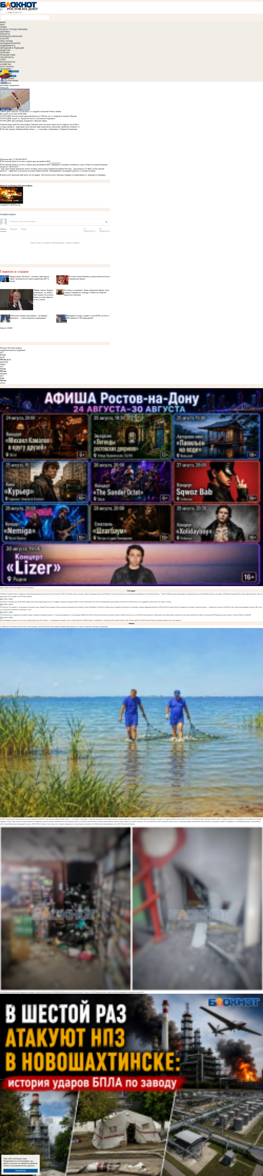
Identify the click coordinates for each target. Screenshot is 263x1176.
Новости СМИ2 (6, 328)
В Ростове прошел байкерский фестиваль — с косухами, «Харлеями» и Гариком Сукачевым (72, 819)
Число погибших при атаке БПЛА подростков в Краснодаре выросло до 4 (28, 602)
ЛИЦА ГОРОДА (6, 41)
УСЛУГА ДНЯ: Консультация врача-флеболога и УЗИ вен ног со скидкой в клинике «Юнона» (38, 116)
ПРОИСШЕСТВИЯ (7, 55)
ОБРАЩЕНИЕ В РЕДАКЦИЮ (12, 48)
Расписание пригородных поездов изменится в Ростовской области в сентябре (195, 594)
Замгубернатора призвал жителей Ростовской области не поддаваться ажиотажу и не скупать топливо (136, 602)
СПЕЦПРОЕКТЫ (7, 57)
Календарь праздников (9, 85)
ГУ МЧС (11, 205)
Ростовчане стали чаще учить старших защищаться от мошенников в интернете (65, 824)
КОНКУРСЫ (5, 34)
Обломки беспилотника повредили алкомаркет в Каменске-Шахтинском (27, 992)
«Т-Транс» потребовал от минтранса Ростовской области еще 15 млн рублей (113, 620)
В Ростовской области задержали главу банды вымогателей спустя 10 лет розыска (31, 594)
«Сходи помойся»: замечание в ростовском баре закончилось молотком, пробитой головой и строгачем (176, 615)
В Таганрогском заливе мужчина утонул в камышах (21, 819)
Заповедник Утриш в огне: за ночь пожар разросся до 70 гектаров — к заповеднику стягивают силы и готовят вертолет (43, 620)
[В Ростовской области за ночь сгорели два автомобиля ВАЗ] (55, 195)
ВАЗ (6, 205)
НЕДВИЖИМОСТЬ (7, 46)
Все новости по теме (8, 114)
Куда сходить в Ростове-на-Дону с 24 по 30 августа (17, 587)
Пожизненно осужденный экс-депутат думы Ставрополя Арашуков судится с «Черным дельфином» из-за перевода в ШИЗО (45, 615)
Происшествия (6, 159)
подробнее (20, 350)
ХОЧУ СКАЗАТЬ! (7, 67)
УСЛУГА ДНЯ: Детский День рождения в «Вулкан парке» (23, 121)
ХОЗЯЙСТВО (5, 64)
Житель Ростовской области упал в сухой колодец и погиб (23, 626)
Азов (2, 205)
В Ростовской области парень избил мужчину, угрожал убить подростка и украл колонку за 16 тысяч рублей (119, 821)
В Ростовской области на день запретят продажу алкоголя (83, 594)
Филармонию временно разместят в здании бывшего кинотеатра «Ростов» (166, 819)
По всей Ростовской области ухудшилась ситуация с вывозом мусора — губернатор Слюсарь (192, 607)
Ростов (17, 205)
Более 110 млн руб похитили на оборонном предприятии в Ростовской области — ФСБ (135, 594)
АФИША (3, 27)
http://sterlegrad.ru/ (56, 163)
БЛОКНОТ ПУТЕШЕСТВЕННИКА (14, 29)
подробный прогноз (8, 350)
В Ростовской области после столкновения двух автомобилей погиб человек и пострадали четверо (192, 821)
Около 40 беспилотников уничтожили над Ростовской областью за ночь (114, 615)
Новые (3, 229)
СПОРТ (3, 60)
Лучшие (13, 229)
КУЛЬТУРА (4, 39)
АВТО (2, 25)
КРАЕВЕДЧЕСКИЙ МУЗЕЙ (11, 36)
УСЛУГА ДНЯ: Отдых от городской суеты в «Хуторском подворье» (27, 118)
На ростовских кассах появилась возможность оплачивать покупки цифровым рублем (129, 607)
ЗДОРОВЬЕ (5, 32)
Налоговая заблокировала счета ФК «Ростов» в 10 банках (115, 824)
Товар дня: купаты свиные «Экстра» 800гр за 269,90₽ (233, 615)
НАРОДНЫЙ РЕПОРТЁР (10, 43)
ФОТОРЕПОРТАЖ (7, 62)
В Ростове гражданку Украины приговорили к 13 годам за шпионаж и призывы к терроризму (77, 626)
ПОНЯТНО (20, 1171)
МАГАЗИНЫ (13, 81)
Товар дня (4, 88)
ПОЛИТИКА (5, 53)
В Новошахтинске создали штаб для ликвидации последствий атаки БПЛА (119, 992)
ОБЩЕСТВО (5, 50)
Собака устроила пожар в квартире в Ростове (122, 819)
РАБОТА (15, 71)
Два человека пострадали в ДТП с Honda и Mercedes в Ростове (77, 602)
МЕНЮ (3, 22)
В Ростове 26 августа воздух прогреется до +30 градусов (162, 620)
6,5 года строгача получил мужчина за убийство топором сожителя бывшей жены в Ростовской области (44, 821)
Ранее (23, 229)
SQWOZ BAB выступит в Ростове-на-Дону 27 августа (72, 992)
